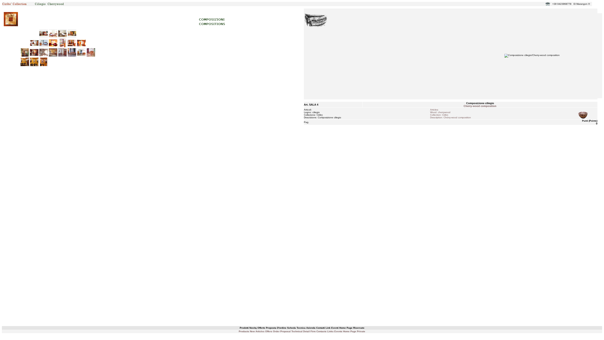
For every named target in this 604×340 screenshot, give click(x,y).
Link (328, 328)
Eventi (335, 328)
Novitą (253, 328)
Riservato (358, 328)
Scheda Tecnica (296, 328)
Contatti (320, 328)
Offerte (261, 328)
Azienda (310, 328)
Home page (345, 328)
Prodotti (244, 328)
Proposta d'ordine (276, 328)
